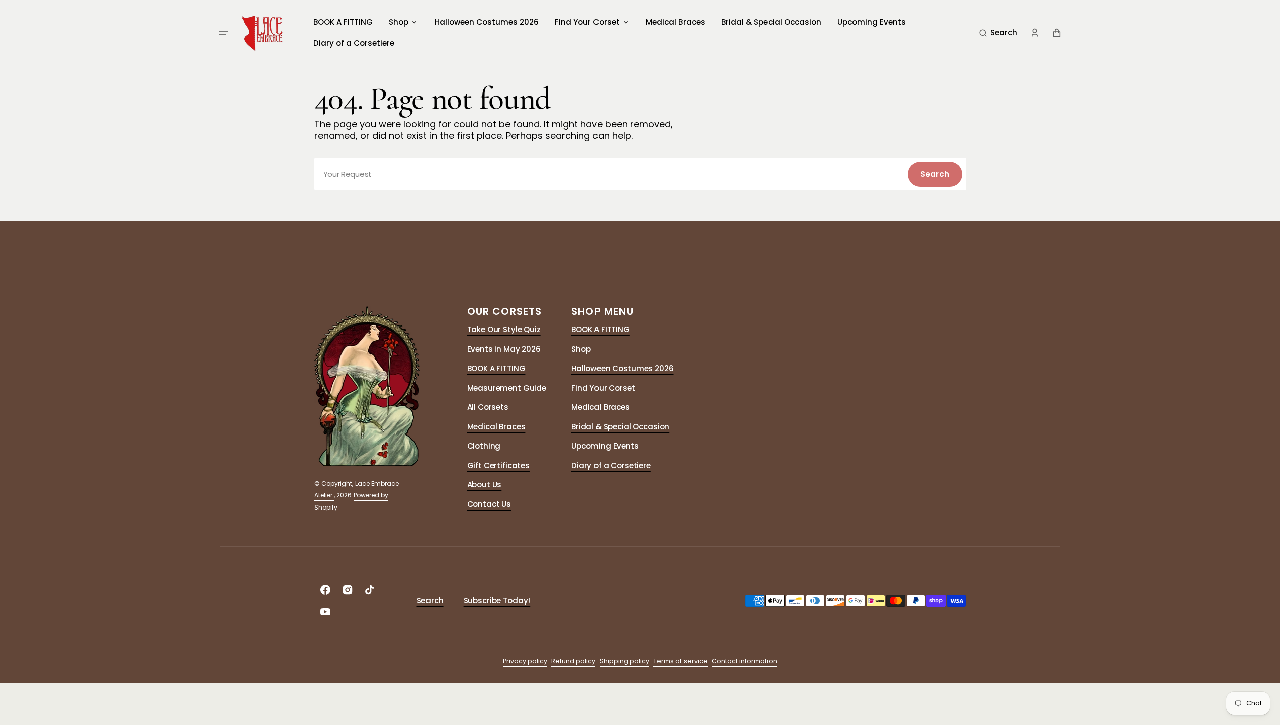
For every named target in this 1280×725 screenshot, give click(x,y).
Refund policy (573, 661)
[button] (998, 33)
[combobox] (640, 174)
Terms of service (680, 661)
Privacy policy (525, 661)
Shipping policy (624, 661)
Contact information (744, 661)
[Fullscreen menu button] (223, 33)
